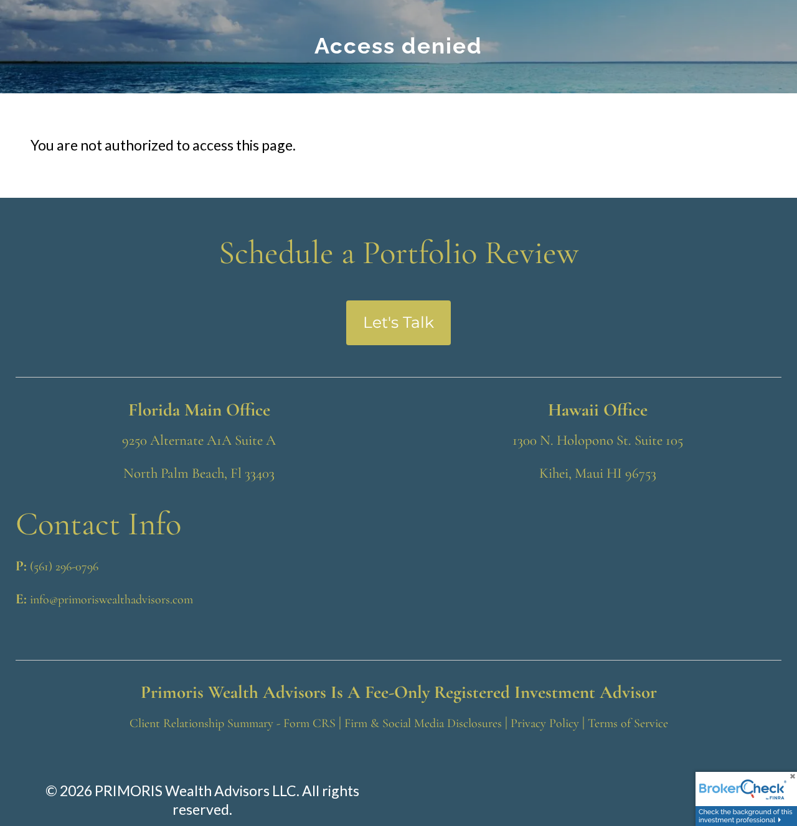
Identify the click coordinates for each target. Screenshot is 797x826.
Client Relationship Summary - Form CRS (233, 723)
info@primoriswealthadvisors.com (111, 599)
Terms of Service (628, 723)
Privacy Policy (545, 723)
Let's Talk (398, 322)
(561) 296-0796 (64, 566)
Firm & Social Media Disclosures (423, 723)
